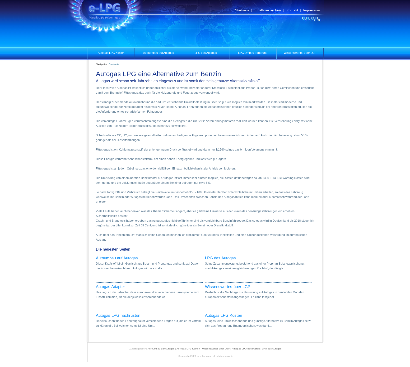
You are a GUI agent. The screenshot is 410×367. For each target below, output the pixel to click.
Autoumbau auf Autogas (117, 258)
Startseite (242, 10)
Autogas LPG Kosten (223, 315)
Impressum (311, 10)
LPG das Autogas (220, 258)
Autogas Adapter (110, 287)
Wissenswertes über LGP (227, 287)
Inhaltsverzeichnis (268, 10)
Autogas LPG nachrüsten (118, 315)
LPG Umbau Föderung (252, 53)
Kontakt (292, 10)
